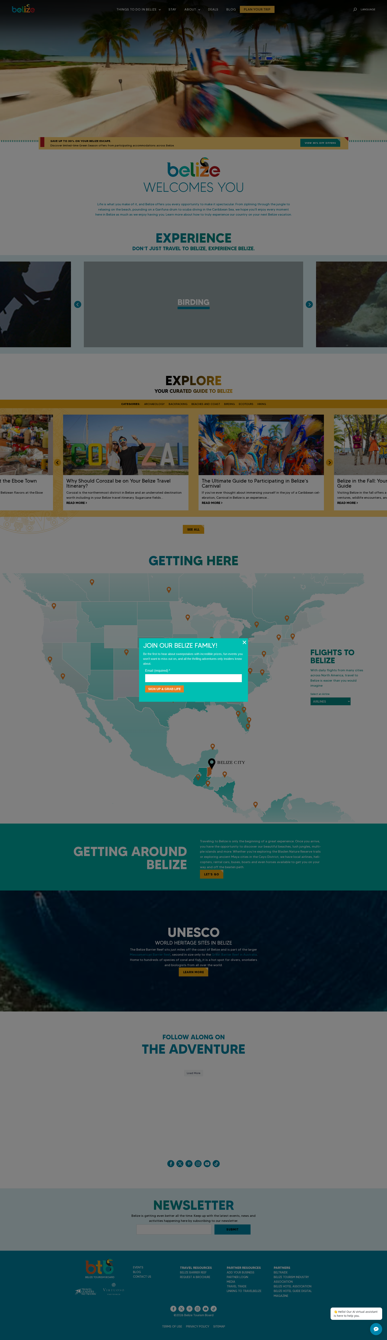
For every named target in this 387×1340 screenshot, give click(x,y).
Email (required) (157, 670)
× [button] (244, 642)
